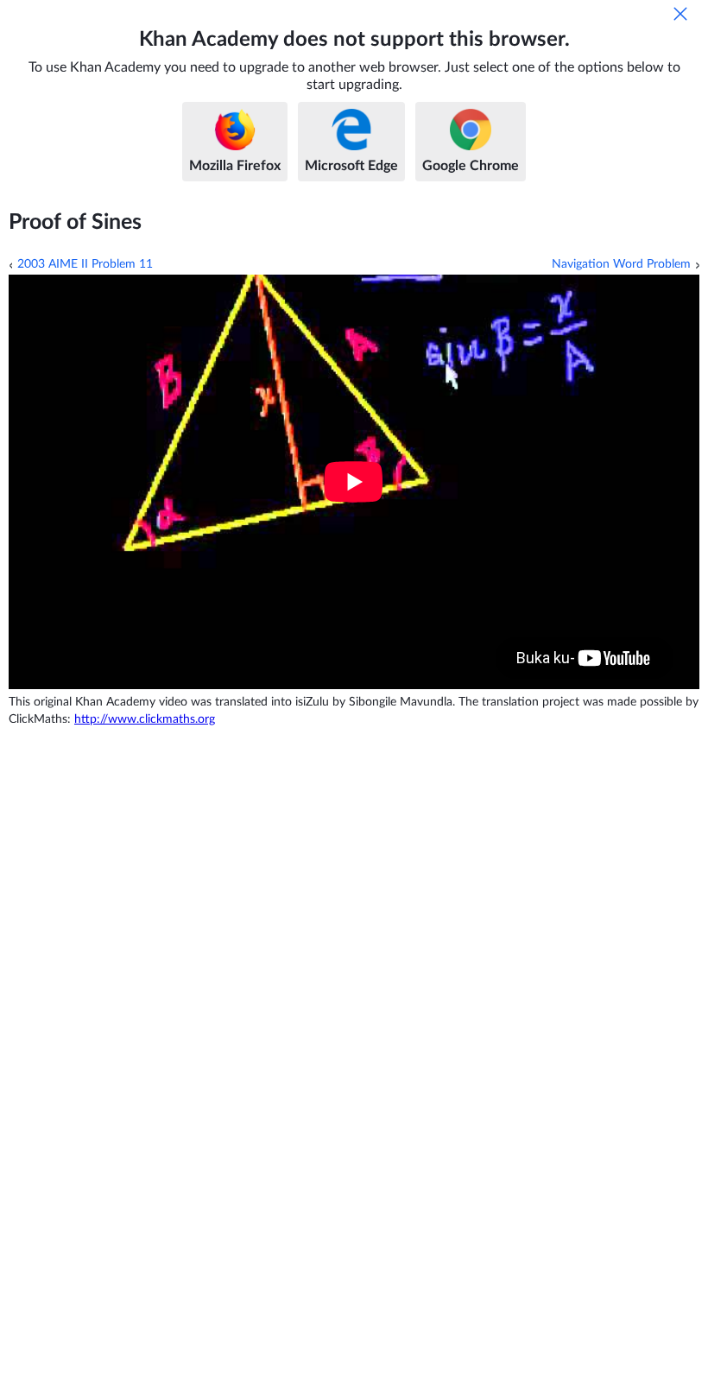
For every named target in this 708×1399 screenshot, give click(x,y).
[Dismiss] (680, 14)
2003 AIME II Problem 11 (85, 264)
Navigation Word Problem (621, 264)
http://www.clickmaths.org (144, 719)
